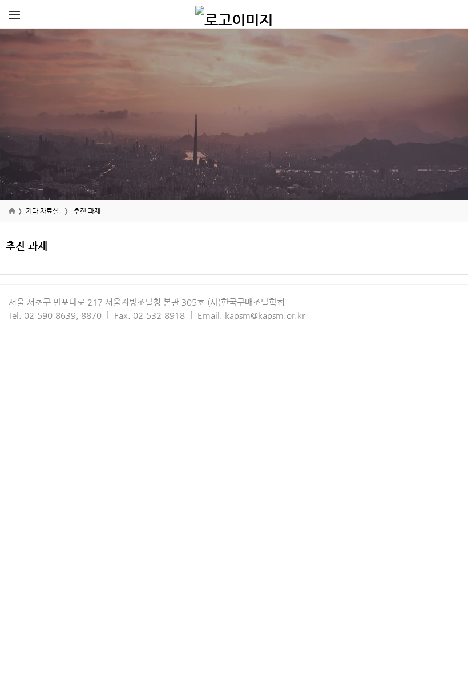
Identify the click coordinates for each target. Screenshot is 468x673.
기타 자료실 (42, 211)
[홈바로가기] (234, 14)
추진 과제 (87, 211)
